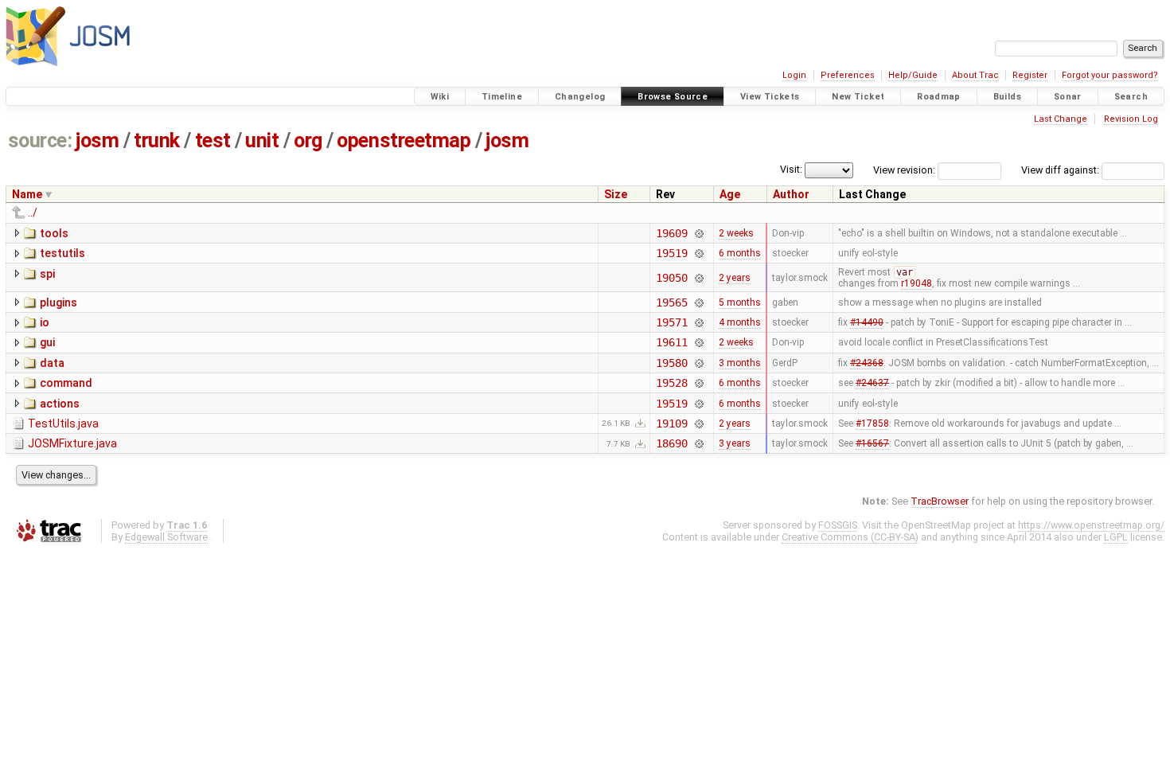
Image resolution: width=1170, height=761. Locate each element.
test (213, 140)
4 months (740, 322)
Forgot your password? (1110, 75)
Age (730, 194)
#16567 (872, 443)
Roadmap (939, 97)
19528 (671, 383)
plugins (58, 302)
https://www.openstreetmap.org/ (1091, 525)
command (66, 383)
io (44, 322)
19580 (671, 363)
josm (97, 140)
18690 (671, 443)
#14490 (866, 322)
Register (1029, 75)
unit (262, 140)
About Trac (975, 75)
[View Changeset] (699, 233)
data (52, 363)
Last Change (1060, 119)
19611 (671, 342)
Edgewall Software (166, 537)
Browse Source (673, 97)
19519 (671, 253)
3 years (735, 443)
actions (60, 403)
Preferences (848, 75)
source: (40, 140)
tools (54, 233)
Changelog (580, 97)
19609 (671, 233)
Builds (1007, 97)
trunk (157, 140)
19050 (671, 277)
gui (47, 342)
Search (1131, 97)
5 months (740, 302)
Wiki (440, 97)
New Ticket (858, 97)
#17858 (872, 423)
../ (32, 212)
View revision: (904, 170)
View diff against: (1061, 170)
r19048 (916, 283)
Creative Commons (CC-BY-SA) (850, 537)
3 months (740, 363)
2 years (735, 277)
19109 (671, 423)
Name (27, 194)
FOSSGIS (837, 525)
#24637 (872, 382)
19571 (671, 322)
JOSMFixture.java (72, 443)
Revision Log (1131, 119)
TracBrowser (940, 501)
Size (615, 194)
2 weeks (736, 233)
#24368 (866, 363)
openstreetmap (403, 140)
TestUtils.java (63, 423)
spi (47, 273)
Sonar (1068, 97)
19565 (671, 302)
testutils (62, 253)
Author (791, 194)
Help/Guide (913, 75)
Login (794, 75)
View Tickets (770, 97)
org (308, 140)
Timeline (502, 97)
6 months (740, 253)
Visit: (791, 169)
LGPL (1116, 537)
